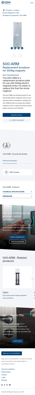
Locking (16, 10)
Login (3, 377)
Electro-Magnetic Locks (11, 13)
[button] (32, 276)
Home (4, 10)
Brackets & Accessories (11, 15)
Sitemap (4, 380)
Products (9, 10)
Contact (4, 375)
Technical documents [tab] (10, 161)
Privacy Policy (6, 372)
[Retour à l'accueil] (5, 2)
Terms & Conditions (7, 369)
